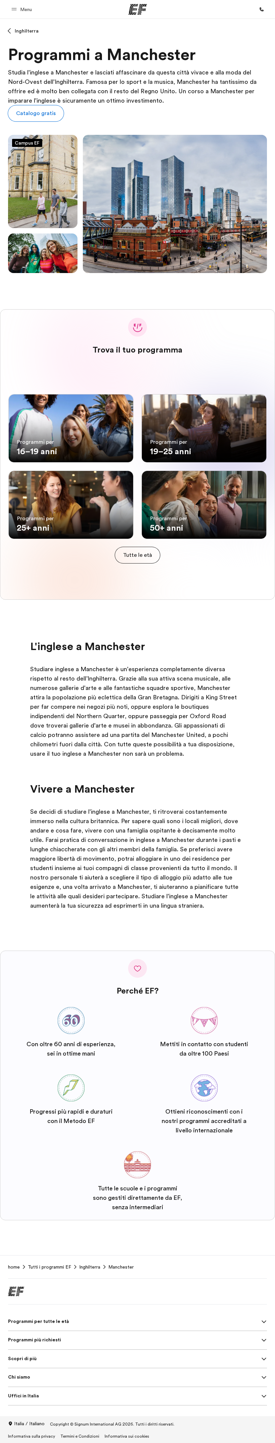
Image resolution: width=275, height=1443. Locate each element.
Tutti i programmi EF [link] (49, 1267)
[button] (23, 9)
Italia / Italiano (29, 1423)
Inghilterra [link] (89, 1267)
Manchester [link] (121, 1267)
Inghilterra (27, 31)
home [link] (14, 1267)
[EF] (137, 9)
